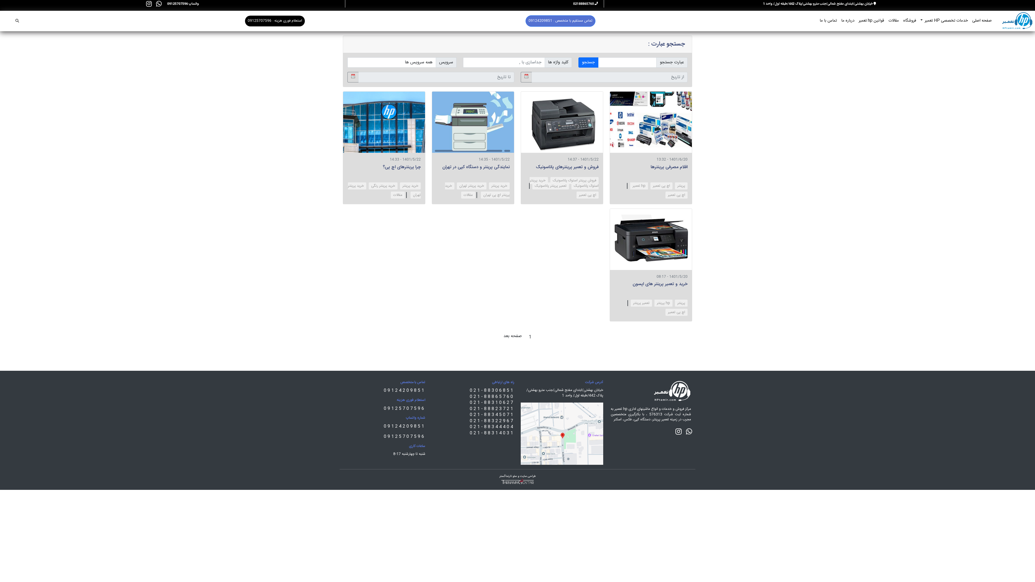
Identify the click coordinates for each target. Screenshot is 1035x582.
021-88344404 (492, 427)
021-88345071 (492, 414)
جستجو (588, 62)
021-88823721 (492, 409)
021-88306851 (492, 390)
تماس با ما (828, 20)
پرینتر (681, 186)
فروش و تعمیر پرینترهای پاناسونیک (567, 167)
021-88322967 (492, 421)
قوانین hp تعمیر (871, 20)
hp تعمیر (639, 186)
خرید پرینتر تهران (471, 186)
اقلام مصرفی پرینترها (669, 167)
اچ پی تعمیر (661, 186)
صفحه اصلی (982, 20)
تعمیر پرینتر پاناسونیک (551, 186)
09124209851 (404, 390)
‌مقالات (468, 195)
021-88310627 (492, 402)
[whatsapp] (159, 4)
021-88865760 (492, 396)
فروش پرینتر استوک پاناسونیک (574, 180)
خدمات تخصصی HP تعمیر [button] (946, 20)
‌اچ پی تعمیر (676, 195)
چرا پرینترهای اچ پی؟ (402, 167)
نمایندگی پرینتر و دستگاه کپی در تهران (476, 167)
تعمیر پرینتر (641, 303)
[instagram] (149, 4)
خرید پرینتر (499, 186)
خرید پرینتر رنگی (383, 186)
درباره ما (847, 20)
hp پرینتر (663, 303)
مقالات (893, 20)
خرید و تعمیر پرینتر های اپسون (660, 284)
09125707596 (404, 408)
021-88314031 (492, 433)
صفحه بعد (512, 336)
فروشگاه (909, 20)
